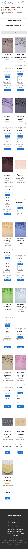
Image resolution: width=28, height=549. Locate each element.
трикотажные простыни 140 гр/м (15, 26)
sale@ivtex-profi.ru (15, 526)
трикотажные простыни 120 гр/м (15, 21)
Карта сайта (14, 519)
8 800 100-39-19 (15, 522)
